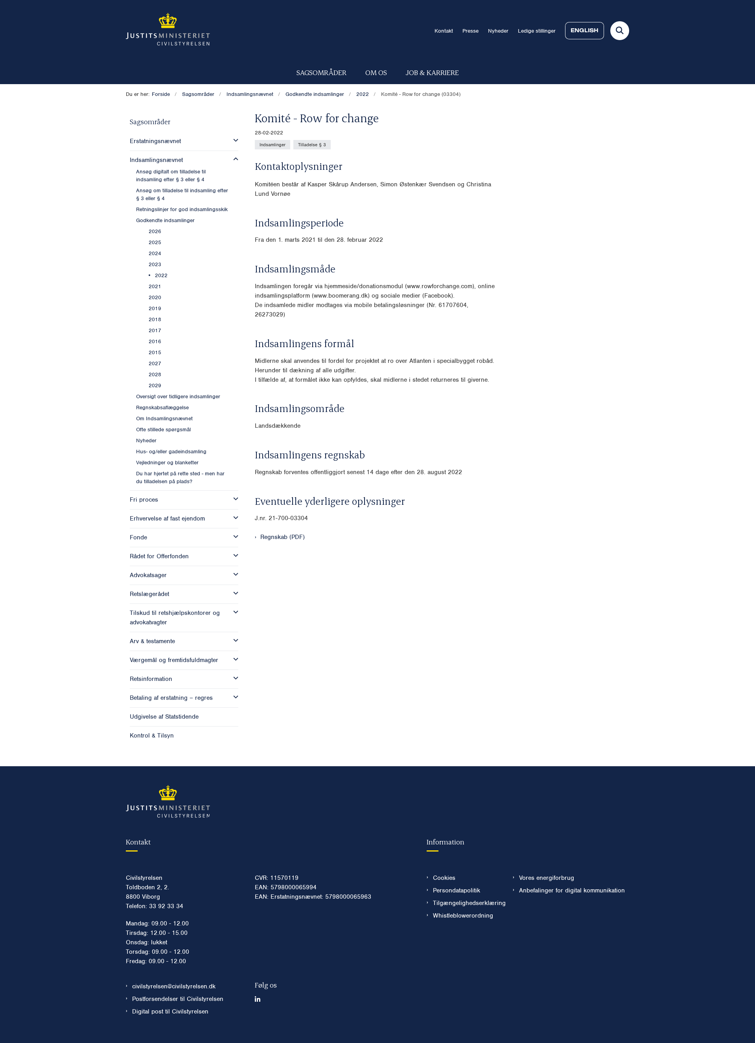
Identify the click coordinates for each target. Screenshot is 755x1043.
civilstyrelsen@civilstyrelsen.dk (173, 986)
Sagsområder (321, 72)
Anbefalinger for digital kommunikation (572, 890)
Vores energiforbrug (546, 878)
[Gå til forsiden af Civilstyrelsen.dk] (168, 31)
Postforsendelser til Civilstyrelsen (177, 999)
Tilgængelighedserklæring (466, 903)
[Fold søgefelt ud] (619, 30)
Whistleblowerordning (463, 916)
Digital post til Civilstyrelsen (170, 1011)
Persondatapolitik (456, 890)
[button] (233, 140)
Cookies (444, 878)
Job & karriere (432, 72)
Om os (376, 72)
